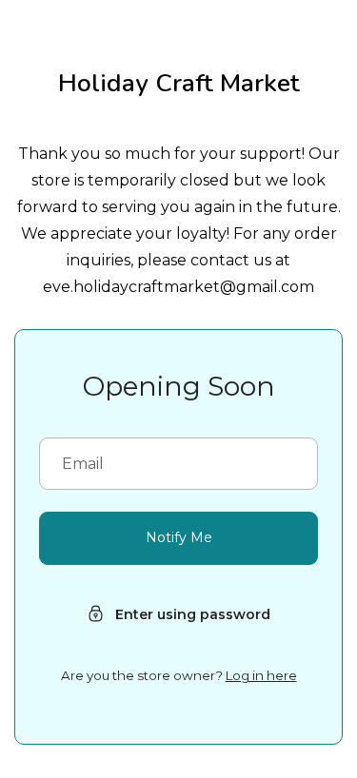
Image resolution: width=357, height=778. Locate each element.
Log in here (261, 675)
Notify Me (179, 537)
